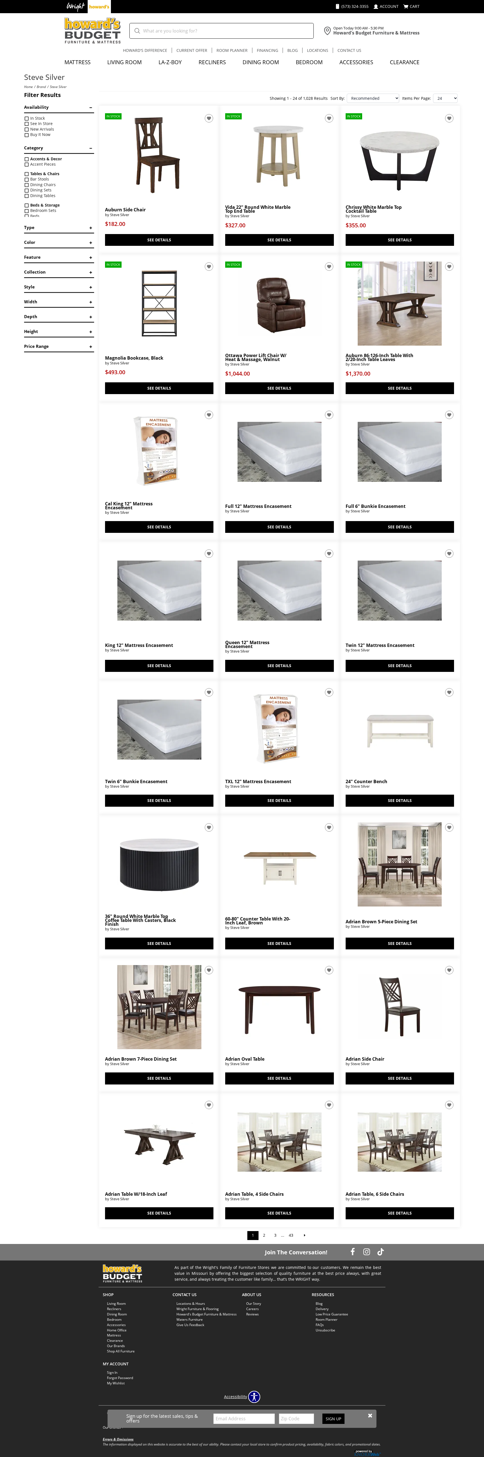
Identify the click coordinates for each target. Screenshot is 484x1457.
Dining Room (261, 62)
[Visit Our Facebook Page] (353, 1251)
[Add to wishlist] (209, 118)
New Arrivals (41, 129)
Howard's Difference (145, 50)
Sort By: (338, 98)
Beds (34, 216)
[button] (370, 1415)
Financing (267, 50)
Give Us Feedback (190, 1324)
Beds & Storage (44, 205)
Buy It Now (39, 134)
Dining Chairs (42, 184)
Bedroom (309, 62)
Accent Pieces (42, 164)
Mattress (77, 62)
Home (28, 86)
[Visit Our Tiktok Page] (380, 1251)
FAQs (320, 1324)
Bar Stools (39, 179)
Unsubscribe (325, 1330)
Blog (292, 50)
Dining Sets (40, 190)
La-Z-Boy (170, 62)
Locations (317, 50)
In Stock (37, 118)
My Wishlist (116, 1383)
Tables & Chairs (44, 173)
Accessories (356, 62)
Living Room (124, 62)
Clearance (405, 62)
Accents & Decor (45, 158)
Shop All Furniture (121, 1351)
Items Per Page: (416, 98)
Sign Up (333, 1418)
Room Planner (232, 50)
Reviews (252, 1314)
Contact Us (349, 50)
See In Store (41, 123)
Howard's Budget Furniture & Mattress (206, 1314)
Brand (41, 86)
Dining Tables (42, 195)
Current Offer (191, 50)
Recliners (212, 62)
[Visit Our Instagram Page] (367, 1251)
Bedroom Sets (42, 210)
